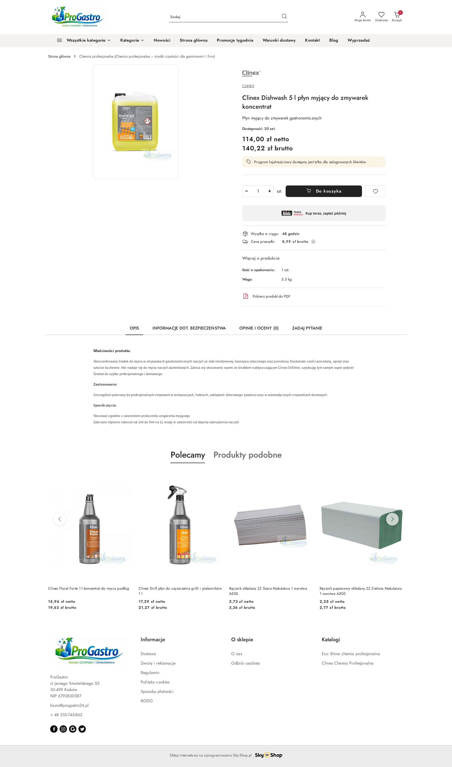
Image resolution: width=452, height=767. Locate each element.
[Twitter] (82, 729)
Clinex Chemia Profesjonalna (348, 663)
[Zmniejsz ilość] (246, 191)
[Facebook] (54, 729)
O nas (236, 654)
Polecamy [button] (188, 455)
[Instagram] (63, 729)
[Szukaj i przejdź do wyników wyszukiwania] (284, 17)
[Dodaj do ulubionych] (375, 191)
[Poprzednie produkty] (59, 519)
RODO (147, 701)
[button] (132, 40)
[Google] (72, 729)
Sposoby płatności (157, 691)
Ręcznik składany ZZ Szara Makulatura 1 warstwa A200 (268, 591)
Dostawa (148, 654)
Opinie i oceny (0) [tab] (259, 328)
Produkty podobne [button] (247, 455)
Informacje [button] (153, 639)
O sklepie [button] (242, 639)
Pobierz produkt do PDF (271, 296)
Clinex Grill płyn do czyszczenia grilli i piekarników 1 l (180, 591)
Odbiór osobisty (245, 663)
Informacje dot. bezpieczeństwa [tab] (189, 328)
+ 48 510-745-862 (66, 715)
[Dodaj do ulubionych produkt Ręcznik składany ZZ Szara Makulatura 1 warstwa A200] (307, 475)
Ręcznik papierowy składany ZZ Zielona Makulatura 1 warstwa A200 (361, 591)
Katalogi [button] (331, 639)
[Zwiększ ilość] (269, 191)
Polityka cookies (155, 682)
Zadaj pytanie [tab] (307, 328)
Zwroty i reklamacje (158, 663)
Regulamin (150, 673)
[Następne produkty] (392, 519)
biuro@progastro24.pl (69, 705)
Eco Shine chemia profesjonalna (351, 654)
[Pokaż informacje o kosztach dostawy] (313, 241)
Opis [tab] (134, 328)
